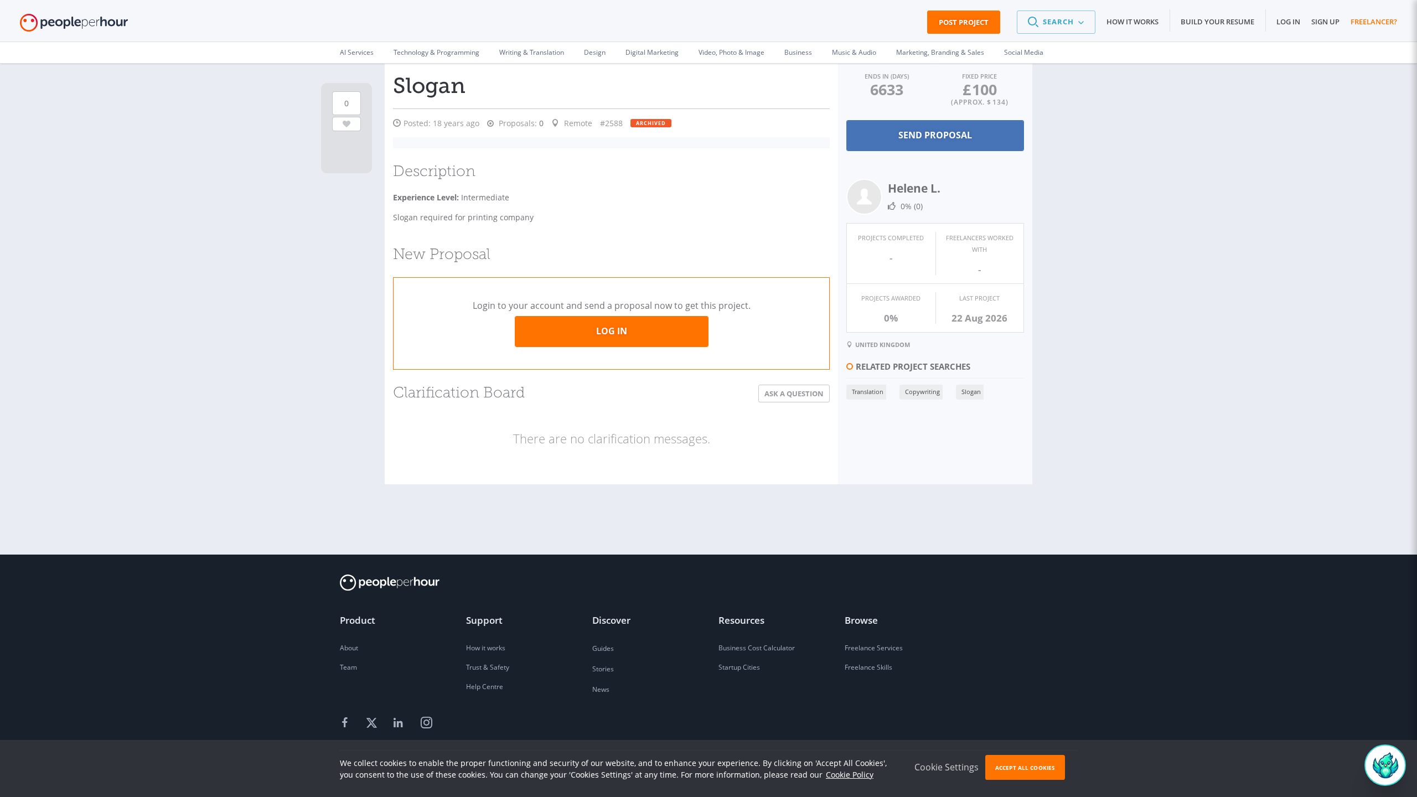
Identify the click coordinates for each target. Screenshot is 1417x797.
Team (348, 667)
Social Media (1023, 52)
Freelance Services (874, 648)
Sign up (1325, 22)
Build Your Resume (1217, 22)
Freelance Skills (868, 667)
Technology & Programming (436, 52)
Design (595, 52)
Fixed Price (979, 76)
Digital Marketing (652, 52)
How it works (1132, 22)
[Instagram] (426, 723)
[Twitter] (373, 723)
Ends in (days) (887, 76)
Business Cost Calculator (756, 648)
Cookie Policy (849, 774)
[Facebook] (346, 723)
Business (798, 52)
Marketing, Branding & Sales (940, 52)
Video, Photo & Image (731, 52)
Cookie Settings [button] (946, 767)
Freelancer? (1374, 22)
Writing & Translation (531, 52)
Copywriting (922, 391)
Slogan (971, 391)
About (349, 648)
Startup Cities (739, 667)
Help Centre (484, 686)
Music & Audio (854, 52)
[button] (1056, 22)
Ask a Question (794, 393)
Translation (867, 391)
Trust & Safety (487, 667)
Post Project (964, 22)
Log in (1288, 22)
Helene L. (914, 188)
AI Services (357, 52)
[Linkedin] (399, 723)
